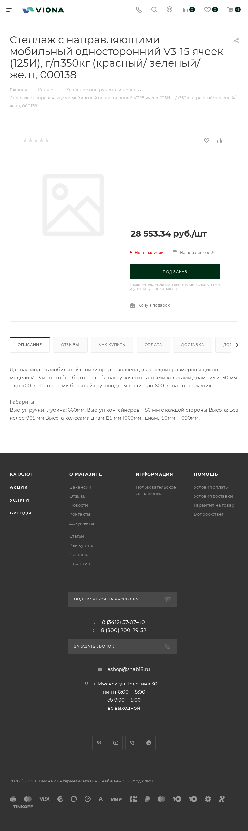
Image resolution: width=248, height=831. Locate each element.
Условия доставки (213, 496)
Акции (19, 487)
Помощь (206, 474)
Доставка (192, 344)
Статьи (76, 536)
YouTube (116, 743)
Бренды (21, 512)
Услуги (19, 499)
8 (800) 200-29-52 (123, 630)
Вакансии (80, 487)
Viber (132, 743)
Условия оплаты (211, 487)
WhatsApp (149, 743)
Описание (30, 344)
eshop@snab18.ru (129, 669)
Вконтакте (99, 743)
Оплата (153, 344)
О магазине (85, 474)
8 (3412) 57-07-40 (123, 622)
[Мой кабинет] (169, 10)
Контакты (79, 514)
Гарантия (79, 563)
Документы (81, 523)
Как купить (112, 344)
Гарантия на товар (214, 505)
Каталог (21, 474)
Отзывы (70, 344)
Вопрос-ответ (208, 514)
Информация (154, 474)
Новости (78, 505)
